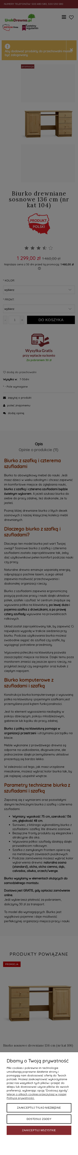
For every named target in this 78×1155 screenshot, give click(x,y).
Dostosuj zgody (39, 1119)
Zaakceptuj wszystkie (39, 1130)
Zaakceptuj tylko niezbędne (39, 1107)
